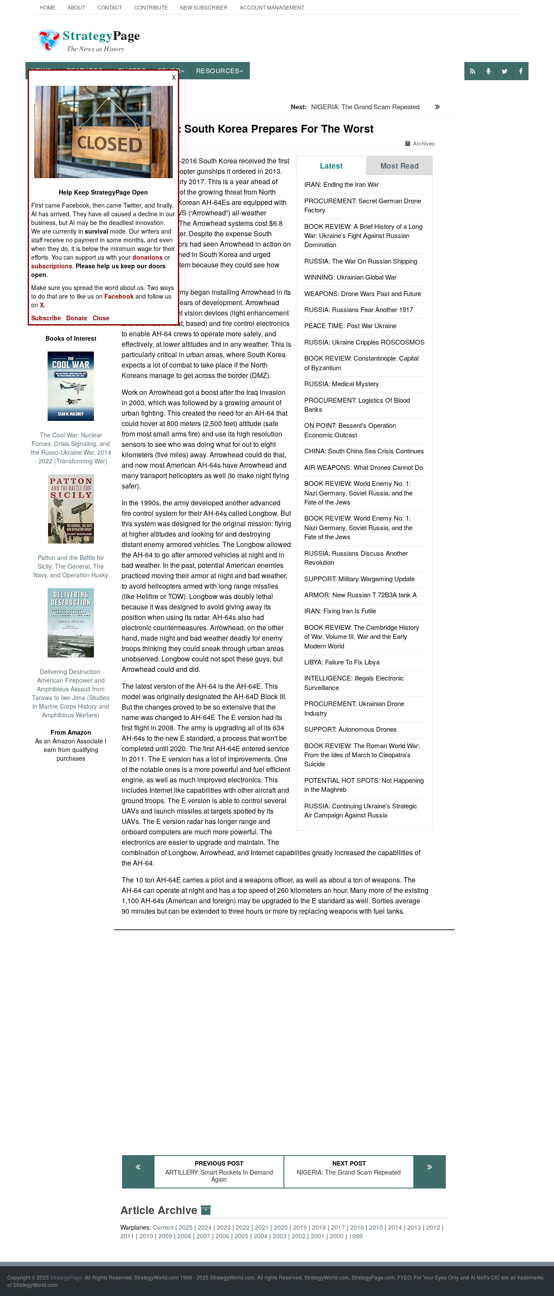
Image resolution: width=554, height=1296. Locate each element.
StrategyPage (66, 1277)
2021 (262, 1227)
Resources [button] (218, 70)
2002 (299, 1235)
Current (163, 1227)
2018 (319, 1227)
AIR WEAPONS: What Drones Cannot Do (363, 467)
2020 (281, 1227)
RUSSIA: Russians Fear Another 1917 (358, 309)
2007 (203, 1235)
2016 (357, 1227)
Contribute (151, 7)
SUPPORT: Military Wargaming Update (359, 578)
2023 (224, 1227)
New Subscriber (204, 7)
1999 (356, 1235)
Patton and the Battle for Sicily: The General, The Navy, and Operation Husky (70, 566)
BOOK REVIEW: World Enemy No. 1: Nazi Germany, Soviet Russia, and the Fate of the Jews (358, 492)
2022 (243, 1227)
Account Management (272, 7)
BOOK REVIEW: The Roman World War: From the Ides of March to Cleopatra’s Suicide (362, 754)
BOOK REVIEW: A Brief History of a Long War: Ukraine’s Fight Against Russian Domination (363, 235)
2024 (205, 1227)
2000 (337, 1235)
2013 (414, 1227)
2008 (184, 1235)
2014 (395, 1227)
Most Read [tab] (399, 165)
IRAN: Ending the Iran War (341, 184)
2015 (376, 1227)
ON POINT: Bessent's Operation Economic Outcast (350, 429)
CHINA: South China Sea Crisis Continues (364, 450)
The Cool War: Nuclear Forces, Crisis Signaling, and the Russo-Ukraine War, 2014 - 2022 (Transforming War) (71, 447)
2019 (300, 1227)
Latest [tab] (331, 165)
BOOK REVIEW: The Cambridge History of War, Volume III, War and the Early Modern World (361, 636)
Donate (76, 317)
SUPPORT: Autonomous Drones (350, 728)
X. (42, 304)
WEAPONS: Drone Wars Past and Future (362, 293)
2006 (222, 1235)
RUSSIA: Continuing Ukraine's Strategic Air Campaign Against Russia (360, 810)
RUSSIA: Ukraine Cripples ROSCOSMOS (364, 341)
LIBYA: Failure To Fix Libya (342, 661)
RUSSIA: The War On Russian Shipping (360, 260)
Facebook (119, 296)
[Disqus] (284, 1038)
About (76, 7)
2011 (127, 1235)
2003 (280, 1235)
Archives (424, 143)
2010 (146, 1235)
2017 (338, 1227)
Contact (109, 7)
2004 (260, 1235)
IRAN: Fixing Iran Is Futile (340, 610)
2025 (186, 1227)
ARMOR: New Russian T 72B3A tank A (360, 594)
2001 (318, 1235)
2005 (241, 1235)
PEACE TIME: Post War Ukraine (350, 325)
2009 (165, 1235)
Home (47, 7)
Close (101, 317)
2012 (433, 1227)
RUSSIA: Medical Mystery (341, 383)
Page (101, 40)
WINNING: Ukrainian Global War (350, 276)
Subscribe (46, 317)
